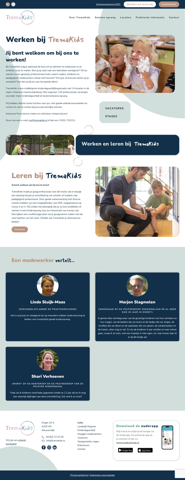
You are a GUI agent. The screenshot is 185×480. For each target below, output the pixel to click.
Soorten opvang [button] (105, 17)
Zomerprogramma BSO (108, 4)
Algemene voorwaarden (102, 475)
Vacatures (114, 108)
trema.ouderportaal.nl (127, 442)
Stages (111, 116)
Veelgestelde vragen (88, 441)
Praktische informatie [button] (150, 17)
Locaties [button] (125, 17)
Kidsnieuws (83, 445)
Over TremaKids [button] (79, 17)
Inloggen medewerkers (89, 434)
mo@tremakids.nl (38, 120)
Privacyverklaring (79, 475)
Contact (174, 17)
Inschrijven (169, 4)
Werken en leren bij (140, 4)
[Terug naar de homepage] (20, 17)
